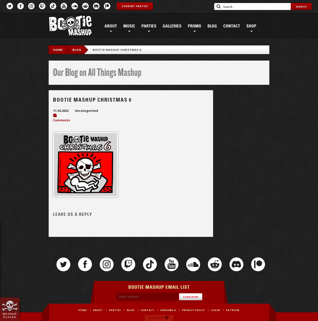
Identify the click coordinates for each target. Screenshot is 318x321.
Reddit (85, 6)
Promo (194, 26)
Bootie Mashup (70, 26)
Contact (231, 26)
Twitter (9, 6)
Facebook (20, 6)
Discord (96, 6)
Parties (148, 26)
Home (58, 50)
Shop (251, 26)
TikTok (53, 6)
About (110, 26)
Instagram (31, 6)
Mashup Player (10, 316)
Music (129, 26)
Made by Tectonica (159, 318)
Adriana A (168, 310)
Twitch (42, 6)
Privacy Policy (193, 310)
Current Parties (135, 6)
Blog (212, 26)
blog (76, 50)
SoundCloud (74, 6)
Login (215, 310)
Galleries (172, 26)
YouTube (64, 6)
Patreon (107, 6)
